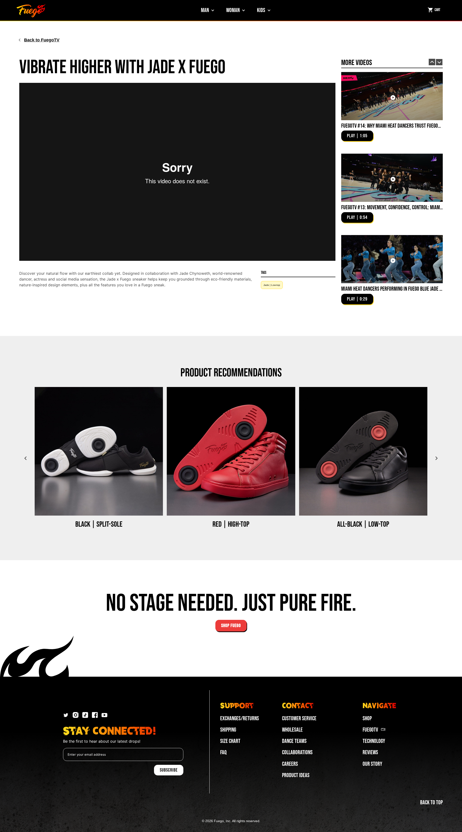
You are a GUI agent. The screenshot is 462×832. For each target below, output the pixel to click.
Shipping (228, 729)
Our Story (372, 763)
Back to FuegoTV (41, 40)
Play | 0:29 (357, 299)
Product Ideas (295, 775)
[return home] (31, 10)
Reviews (370, 752)
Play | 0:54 (357, 217)
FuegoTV (370, 729)
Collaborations (297, 752)
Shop (367, 718)
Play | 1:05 (357, 136)
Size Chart (230, 741)
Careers (290, 763)
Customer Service (299, 718)
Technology (374, 741)
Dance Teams (294, 741)
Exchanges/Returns (239, 718)
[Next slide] (439, 62)
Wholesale (292, 729)
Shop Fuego (231, 626)
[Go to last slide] (432, 62)
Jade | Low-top (271, 285)
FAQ (223, 752)
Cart (437, 10)
